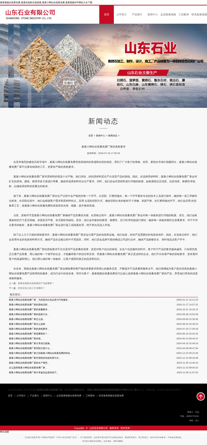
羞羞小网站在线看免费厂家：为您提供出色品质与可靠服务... (39, 299)
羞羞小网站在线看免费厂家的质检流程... (29, 304)
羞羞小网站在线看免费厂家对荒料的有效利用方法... (35, 358)
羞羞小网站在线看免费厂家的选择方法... (29, 314)
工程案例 (184, 14)
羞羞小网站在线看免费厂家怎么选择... (28, 324)
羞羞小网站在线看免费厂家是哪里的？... (29, 333)
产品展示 (137, 14)
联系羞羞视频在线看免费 (111, 395)
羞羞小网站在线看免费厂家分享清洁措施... (30, 343)
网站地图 (4, 431)
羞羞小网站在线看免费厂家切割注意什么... (30, 348)
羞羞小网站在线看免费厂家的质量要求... (29, 309)
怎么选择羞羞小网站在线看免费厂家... (28, 367)
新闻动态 (112, 135)
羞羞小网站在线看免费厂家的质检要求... (29, 329)
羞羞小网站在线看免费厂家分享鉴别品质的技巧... (33, 372)
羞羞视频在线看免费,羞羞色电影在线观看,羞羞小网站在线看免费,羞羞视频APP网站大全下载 (46, 2)
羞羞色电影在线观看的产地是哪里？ (36, 283)
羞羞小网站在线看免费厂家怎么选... (27, 319)
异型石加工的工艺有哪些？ (31, 288)
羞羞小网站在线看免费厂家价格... (26, 338)
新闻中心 (152, 14)
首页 (106, 14)
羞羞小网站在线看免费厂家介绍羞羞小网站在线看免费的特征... (40, 353)
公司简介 (121, 14)
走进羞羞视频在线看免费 (68, 395)
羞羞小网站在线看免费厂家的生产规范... (29, 362)
